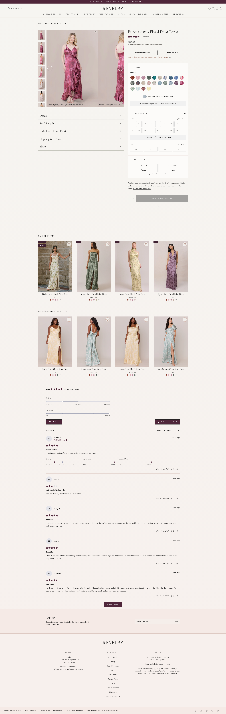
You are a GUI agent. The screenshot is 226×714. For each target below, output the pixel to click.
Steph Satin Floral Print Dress (94, 369)
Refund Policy (113, 679)
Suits (120, 14)
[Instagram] (201, 710)
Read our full (138, 189)
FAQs (113, 683)
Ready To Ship (72, 14)
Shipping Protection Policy (74, 711)
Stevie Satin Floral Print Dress (132, 369)
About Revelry (113, 657)
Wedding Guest (160, 14)
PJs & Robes (144, 14)
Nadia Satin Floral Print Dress (55, 294)
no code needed (131, 1)
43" (151, 149)
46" (165, 149)
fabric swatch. (171, 103)
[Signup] (176, 621)
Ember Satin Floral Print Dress (55, 369)
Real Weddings (113, 666)
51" (179, 149)
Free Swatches (106, 14)
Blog (113, 662)
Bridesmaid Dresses (51, 14)
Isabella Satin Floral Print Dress (171, 369)
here (149, 189)
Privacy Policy (45, 711)
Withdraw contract (113, 696)
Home (40, 23)
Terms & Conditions (31, 711)
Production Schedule (93, 711)
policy (145, 189)
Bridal (132, 14)
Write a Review (170, 422)
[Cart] (220, 8)
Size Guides (113, 675)
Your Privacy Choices (111, 711)
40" (136, 149)
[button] (120, 420)
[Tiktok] (218, 710)
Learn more (158, 44)
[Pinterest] (206, 710)
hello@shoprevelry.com (161, 664)
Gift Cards (113, 692)
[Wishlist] (209, 8)
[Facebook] (195, 710)
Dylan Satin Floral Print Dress (171, 294)
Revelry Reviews (113, 688)
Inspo (113, 670)
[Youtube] (212, 710)
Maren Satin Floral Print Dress (94, 294)
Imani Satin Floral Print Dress (132, 294)
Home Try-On (89, 14)
